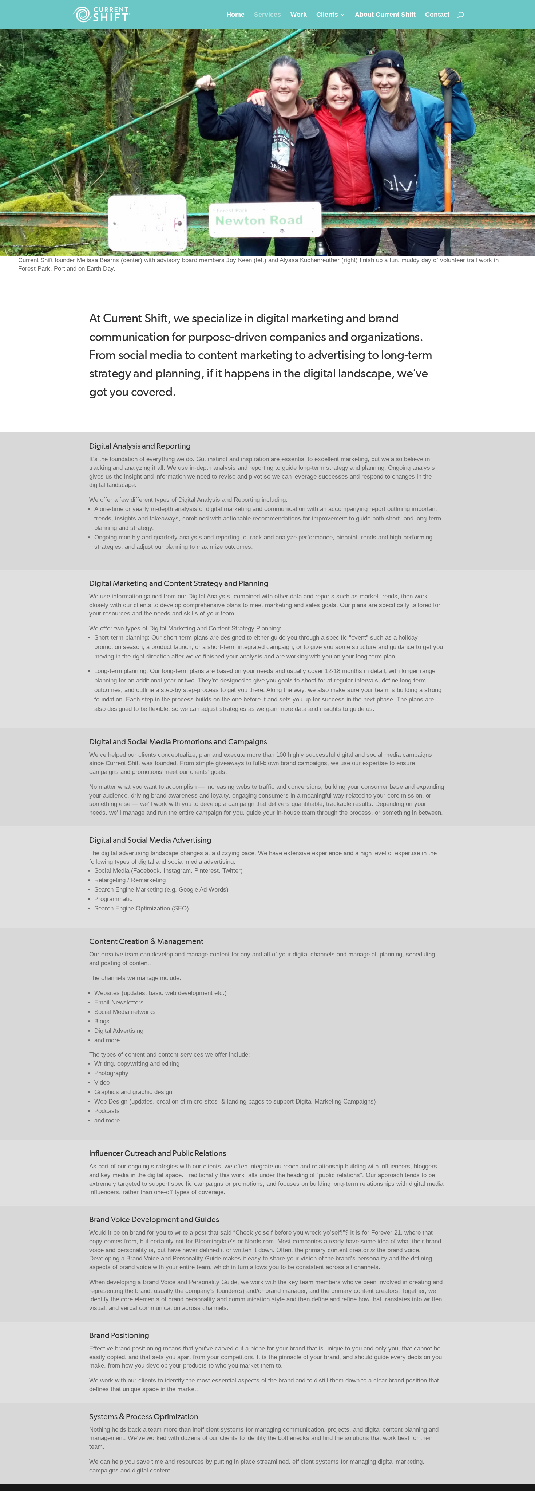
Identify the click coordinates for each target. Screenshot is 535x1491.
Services (267, 15)
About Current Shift (385, 15)
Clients (327, 15)
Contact (437, 15)
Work (298, 15)
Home (235, 15)
